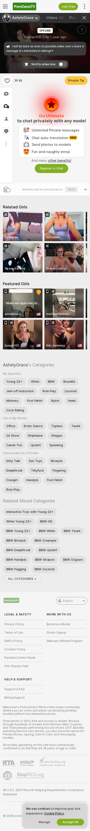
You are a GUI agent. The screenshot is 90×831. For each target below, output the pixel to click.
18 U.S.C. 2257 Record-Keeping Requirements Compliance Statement (43, 792)
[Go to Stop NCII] (31, 775)
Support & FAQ (14, 689)
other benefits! (59, 161)
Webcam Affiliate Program (65, 641)
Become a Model (58, 624)
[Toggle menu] (5, 6)
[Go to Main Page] (28, 6)
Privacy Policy (14, 624)
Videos (54, 18)
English (68, 601)
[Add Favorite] (7, 80)
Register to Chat (51, 168)
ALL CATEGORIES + (22, 579)
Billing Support (14, 697)
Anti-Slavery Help (16, 666)
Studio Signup (56, 632)
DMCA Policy (13, 641)
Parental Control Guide (20, 657)
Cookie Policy (54, 813)
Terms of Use (13, 632)
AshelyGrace (15, 364)
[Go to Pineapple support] (8, 775)
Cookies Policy (14, 649)
